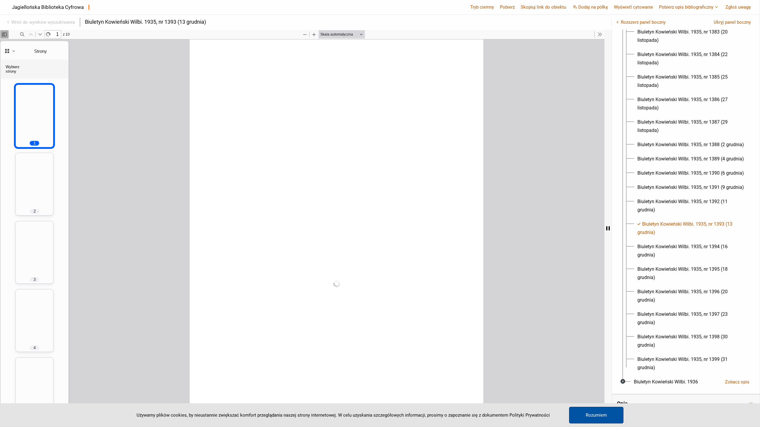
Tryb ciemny (482, 7)
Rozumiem (596, 415)
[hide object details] (608, 228)
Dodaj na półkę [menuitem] (593, 7)
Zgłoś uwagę (738, 7)
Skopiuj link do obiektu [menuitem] (543, 7)
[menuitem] (691, 36)
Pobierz (507, 7)
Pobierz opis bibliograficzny (686, 7)
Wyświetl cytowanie (633, 7)
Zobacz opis (737, 382)
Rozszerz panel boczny (643, 22)
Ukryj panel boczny (732, 22)
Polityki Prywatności (529, 415)
